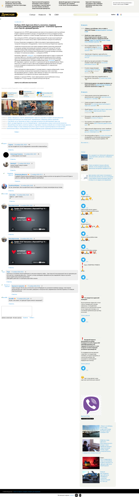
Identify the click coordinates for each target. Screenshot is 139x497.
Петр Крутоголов (14, 205)
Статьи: (83, 152)
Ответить (11, 150)
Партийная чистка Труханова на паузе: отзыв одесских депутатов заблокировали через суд (34, 121)
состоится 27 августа (97, 118)
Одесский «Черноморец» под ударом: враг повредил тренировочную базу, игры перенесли (94, 4)
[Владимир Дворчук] (8, 175)
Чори (8, 272)
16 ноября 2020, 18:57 (30, 154)
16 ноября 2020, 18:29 (27, 185)
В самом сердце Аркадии (92, 68)
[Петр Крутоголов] (4, 208)
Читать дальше (85, 315)
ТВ (50, 15)
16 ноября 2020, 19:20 (23, 195)
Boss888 (11, 298)
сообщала (30, 55)
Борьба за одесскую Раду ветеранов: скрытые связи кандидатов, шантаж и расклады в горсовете (15, 4)
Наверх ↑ (16, 132)
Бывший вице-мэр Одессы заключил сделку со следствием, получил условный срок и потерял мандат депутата (39, 125)
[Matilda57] (6, 166)
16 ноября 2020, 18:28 (20, 144)
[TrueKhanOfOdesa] (4, 188)
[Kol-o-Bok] (4, 194)
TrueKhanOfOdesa (14, 185)
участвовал (51, 60)
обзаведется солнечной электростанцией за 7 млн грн (98, 56)
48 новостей (26, 96)
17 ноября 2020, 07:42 (34, 286)
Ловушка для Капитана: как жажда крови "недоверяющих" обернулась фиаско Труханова (33, 119)
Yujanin (10, 144)
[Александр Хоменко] (6, 157)
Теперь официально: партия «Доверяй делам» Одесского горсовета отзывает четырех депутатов (35, 117)
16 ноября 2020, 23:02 (26, 238)
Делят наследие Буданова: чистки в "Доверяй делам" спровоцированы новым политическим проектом (37, 123)
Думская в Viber (85, 416)
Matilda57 (13, 163)
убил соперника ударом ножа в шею (98, 124)
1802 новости (10, 96)
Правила (25, 317)
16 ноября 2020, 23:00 (26, 205)
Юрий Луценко (89, 109)
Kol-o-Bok (12, 195)
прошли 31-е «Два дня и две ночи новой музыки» (94, 48)
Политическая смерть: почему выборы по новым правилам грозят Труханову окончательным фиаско (36, 128)
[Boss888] (4, 297)
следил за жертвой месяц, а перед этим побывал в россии (97, 41)
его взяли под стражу (105, 78)
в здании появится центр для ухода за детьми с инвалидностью (97, 131)
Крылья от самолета (18, 286)
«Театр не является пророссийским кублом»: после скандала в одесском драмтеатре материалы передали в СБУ (100, 166)
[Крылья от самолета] (5, 286)
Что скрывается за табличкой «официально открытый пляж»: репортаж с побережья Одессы (101, 156)
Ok (76, 495)
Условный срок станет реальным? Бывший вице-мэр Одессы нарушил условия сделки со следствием (10, 112)
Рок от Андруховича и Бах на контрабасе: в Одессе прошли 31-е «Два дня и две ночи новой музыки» (106, 462)
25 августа (84, 92)
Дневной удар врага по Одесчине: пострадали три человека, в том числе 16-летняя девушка (69, 3)
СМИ (56, 15)
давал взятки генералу (103, 85)
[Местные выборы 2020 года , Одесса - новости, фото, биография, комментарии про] (39, 96)
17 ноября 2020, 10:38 (23, 298)
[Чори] (3, 272)
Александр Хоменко (16, 154)
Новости (42, 15)
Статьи (32, 15)
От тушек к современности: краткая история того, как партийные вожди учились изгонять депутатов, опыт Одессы (26, 111)
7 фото (49, 96)
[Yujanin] (4, 143)
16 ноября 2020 (17, 22)
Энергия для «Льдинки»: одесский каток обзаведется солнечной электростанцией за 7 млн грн (105, 476)
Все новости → (85, 142)
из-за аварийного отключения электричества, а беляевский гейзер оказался (98, 137)
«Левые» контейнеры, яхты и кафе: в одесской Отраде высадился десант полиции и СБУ (106, 429)
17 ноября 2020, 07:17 (36, 174)
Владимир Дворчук (21, 174)
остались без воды (105, 135)
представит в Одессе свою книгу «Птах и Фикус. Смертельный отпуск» (98, 110)
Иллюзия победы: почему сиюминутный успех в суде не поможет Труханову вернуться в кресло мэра (36, 126)
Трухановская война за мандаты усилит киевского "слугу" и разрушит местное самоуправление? (45, 112)
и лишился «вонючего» (98, 85)
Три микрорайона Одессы (92, 135)
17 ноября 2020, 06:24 (24, 163)
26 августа (84, 25)
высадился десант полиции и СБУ (98, 30)
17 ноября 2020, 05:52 (17, 272)
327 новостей (45, 96)
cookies (72, 495)
